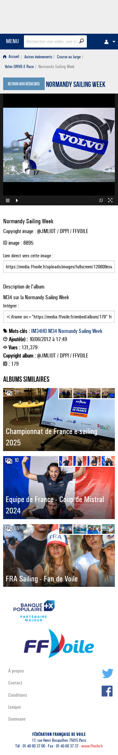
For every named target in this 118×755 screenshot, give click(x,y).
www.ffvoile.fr (92, 746)
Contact (15, 683)
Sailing (85, 331)
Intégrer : (11, 306)
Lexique (14, 707)
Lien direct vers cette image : (28, 256)
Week (97, 331)
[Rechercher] (81, 41)
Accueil (13, 57)
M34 (52, 331)
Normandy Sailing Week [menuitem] (56, 66)
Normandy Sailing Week (75, 85)
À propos (16, 671)
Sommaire (16, 719)
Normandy (67, 331)
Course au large (69, 57)
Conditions (17, 695)
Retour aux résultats (24, 84)
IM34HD (39, 331)
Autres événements (38, 57)
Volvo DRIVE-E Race (19, 66)
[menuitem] (108, 42)
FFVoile (85, 15)
